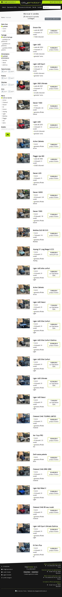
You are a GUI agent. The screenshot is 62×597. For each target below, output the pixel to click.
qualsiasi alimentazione (5, 57)
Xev (4, 121)
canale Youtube (7, 572)
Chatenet (5, 102)
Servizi (34, 7)
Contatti (39, 7)
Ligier (4, 114)
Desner (5, 105)
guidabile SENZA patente (6, 49)
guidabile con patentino (5, 45)
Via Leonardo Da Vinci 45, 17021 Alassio (52, 577)
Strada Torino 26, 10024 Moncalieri (51, 571)
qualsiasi (5, 26)
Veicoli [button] (4, 7)
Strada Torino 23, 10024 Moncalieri (52, 584)
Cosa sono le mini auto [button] (24, 7)
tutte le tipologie (7, 37)
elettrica (5, 65)
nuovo (4, 29)
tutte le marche (7, 98)
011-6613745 (6, 566)
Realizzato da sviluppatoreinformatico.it (37, 591)
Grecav (5, 109)
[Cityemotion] (31, 3)
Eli (3, 107)
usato (4, 31)
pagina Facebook (7, 575)
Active (4, 100)
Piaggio (5, 118)
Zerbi (4, 123)
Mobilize (5, 116)
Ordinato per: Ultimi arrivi (52, 19)
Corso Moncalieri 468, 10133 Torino (52, 565)
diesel (4, 63)
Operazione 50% (12, 7)
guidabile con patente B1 (5, 41)
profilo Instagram (7, 578)
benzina (5, 60)
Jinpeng (5, 112)
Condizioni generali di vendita (31, 574)
